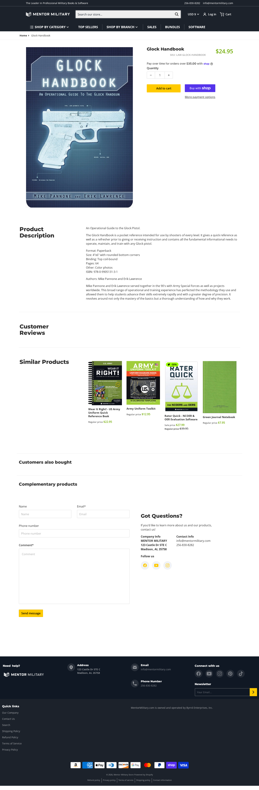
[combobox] (128, 14)
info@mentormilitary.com (218, 3)
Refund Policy (10, 737)
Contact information (162, 780)
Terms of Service (12, 743)
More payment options (200, 97)
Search (6, 725)
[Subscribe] (253, 692)
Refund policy (93, 780)
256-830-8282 (192, 3)
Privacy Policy (10, 749)
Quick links (10, 706)
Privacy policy (109, 780)
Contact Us (8, 718)
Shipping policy (143, 780)
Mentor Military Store (124, 774)
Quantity (153, 68)
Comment (26, 545)
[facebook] (198, 674)
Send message (31, 613)
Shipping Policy (11, 731)
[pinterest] (230, 674)
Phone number (29, 526)
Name (23, 506)
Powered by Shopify (143, 774)
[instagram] (220, 674)
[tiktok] (241, 674)
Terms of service (125, 780)
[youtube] (209, 674)
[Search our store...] (176, 14)
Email (81, 506)
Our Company (10, 712)
